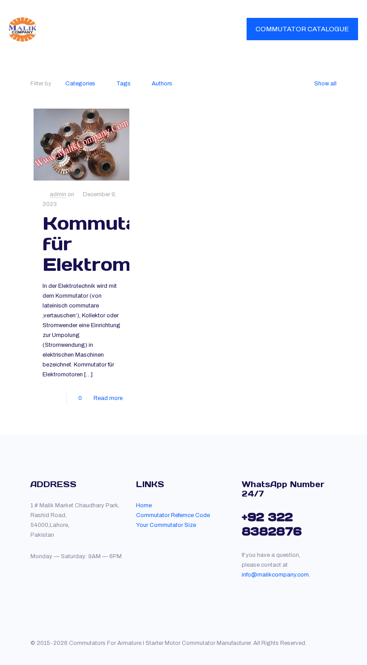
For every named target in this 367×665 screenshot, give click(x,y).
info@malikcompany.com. (276, 575)
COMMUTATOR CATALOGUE (302, 29)
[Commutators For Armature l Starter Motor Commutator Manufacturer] (22, 29)
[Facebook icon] (318, 642)
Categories (80, 83)
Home (144, 505)
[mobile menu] (221, 29)
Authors (162, 83)
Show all (325, 83)
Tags (123, 83)
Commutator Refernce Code (173, 515)
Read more (108, 398)
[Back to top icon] (334, 639)
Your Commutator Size (166, 525)
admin (58, 194)
